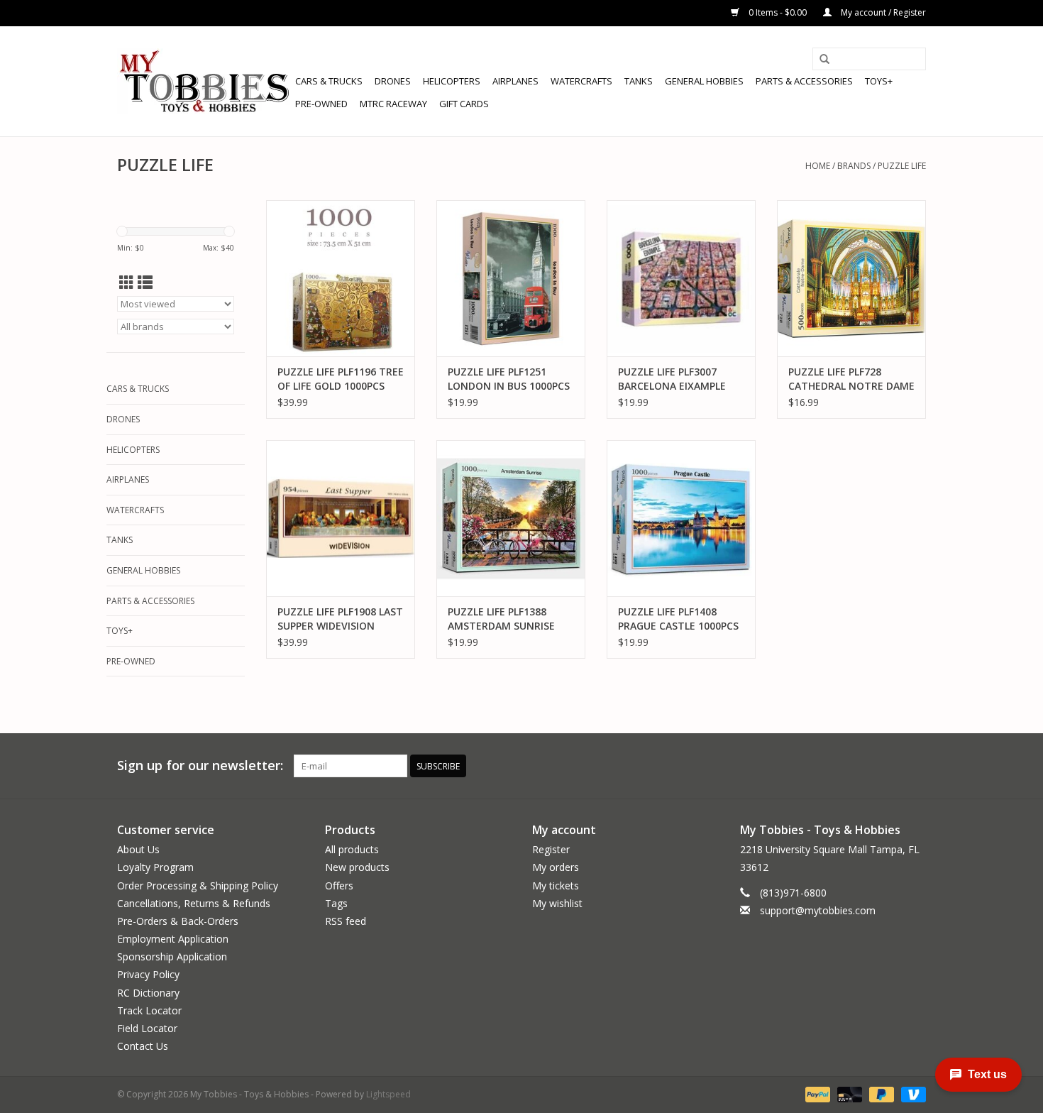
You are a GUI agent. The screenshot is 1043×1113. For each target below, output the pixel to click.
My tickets (555, 885)
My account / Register (882, 12)
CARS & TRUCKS (329, 81)
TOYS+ (879, 81)
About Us (138, 849)
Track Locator (149, 1010)
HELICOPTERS (451, 81)
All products (352, 849)
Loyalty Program (155, 867)
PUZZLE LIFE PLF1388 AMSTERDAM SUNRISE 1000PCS (501, 619)
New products (357, 867)
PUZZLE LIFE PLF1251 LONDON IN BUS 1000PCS (509, 379)
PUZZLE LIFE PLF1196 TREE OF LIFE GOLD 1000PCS (340, 379)
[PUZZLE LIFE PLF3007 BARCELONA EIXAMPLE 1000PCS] (681, 278)
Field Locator (147, 1028)
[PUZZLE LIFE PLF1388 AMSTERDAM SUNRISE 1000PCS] (510, 518)
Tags (336, 903)
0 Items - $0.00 (777, 12)
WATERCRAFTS (581, 81)
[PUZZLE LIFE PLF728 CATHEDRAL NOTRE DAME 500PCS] (851, 278)
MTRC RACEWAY (393, 103)
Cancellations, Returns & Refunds (193, 903)
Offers (339, 885)
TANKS (638, 81)
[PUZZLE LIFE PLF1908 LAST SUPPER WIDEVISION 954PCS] (340, 518)
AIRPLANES (515, 81)
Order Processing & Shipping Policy (197, 885)
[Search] (824, 60)
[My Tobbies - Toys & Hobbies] (204, 81)
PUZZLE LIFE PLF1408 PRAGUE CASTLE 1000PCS (678, 618)
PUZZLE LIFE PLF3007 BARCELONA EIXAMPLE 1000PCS (672, 379)
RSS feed (345, 921)
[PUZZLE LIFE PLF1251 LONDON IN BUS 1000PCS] (510, 278)
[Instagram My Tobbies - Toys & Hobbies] (914, 766)
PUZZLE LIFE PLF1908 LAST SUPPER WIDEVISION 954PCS (340, 619)
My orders (555, 867)
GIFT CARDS (464, 103)
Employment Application (172, 938)
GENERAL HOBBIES (704, 81)
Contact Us (142, 1046)
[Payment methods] (816, 1094)
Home (817, 166)
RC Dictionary (148, 992)
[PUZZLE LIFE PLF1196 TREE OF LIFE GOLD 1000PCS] (340, 278)
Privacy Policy (148, 974)
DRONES (393, 81)
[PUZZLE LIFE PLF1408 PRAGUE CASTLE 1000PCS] (681, 518)
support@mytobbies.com (818, 910)
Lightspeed (388, 1094)
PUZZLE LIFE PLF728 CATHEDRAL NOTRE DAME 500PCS (851, 379)
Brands (854, 166)
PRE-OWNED (321, 103)
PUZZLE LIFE (902, 166)
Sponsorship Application (172, 956)
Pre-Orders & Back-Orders (177, 921)
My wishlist (557, 903)
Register (551, 849)
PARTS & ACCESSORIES (804, 81)
